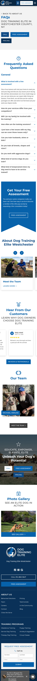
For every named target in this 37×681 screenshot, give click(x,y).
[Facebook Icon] (15, 570)
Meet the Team (17, 425)
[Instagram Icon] (18, 570)
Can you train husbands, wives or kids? (14, 139)
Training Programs (12, 624)
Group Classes (25, 635)
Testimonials (24, 602)
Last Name (22, 654)
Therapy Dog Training (8, 635)
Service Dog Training (8, 631)
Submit (18, 664)
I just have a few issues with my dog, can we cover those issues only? (16, 131)
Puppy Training (25, 628)
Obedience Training (8, 628)
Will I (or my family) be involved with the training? (16, 117)
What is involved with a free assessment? (12, 83)
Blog (21, 609)
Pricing (6, 41)
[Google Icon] (22, 570)
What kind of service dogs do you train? (14, 160)
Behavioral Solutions (8, 598)
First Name (7, 654)
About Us (6, 594)
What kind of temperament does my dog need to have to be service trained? (15, 169)
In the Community (26, 605)
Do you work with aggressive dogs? (15, 154)
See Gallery (18, 534)
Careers (4, 605)
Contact (4, 609)
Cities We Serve (6, 612)
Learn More (9, 286)
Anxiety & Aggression (27, 631)
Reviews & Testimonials (18, 362)
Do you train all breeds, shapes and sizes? (15, 147)
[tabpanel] (18, 400)
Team (3, 602)
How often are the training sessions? (16, 124)
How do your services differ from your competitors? (16, 109)
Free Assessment (26, 3)
